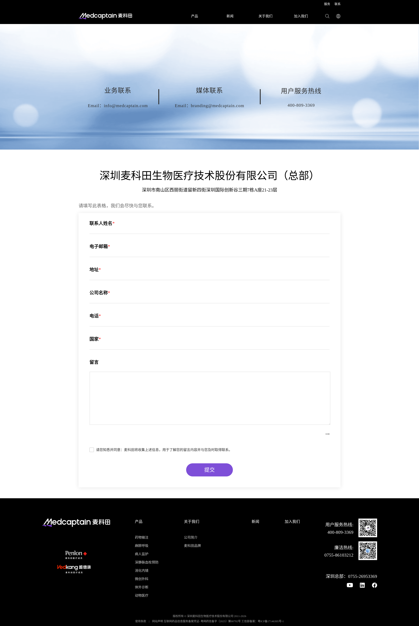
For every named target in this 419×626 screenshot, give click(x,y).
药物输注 (141, 537)
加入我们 (301, 16)
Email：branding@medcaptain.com (209, 105)
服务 (327, 4)
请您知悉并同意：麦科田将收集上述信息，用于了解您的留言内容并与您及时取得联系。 (164, 450)
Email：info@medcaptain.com (118, 105)
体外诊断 (141, 587)
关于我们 (265, 16)
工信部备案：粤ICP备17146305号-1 (262, 621)
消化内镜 (141, 571)
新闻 (230, 16)
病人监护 (141, 554)
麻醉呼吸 (141, 546)
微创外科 (141, 579)
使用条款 (140, 621)
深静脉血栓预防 (147, 562)
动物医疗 (141, 595)
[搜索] (327, 16)
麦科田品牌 (192, 546)
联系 (338, 4)
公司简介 (190, 537)
